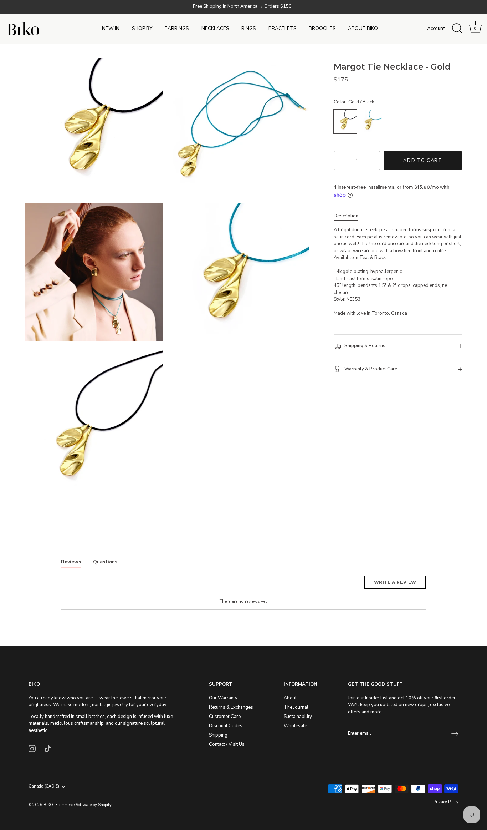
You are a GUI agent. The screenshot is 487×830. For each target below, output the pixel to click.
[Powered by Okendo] (93, 585)
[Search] (457, 28)
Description (346, 216)
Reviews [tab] (71, 561)
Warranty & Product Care (370, 369)
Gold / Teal (370, 121)
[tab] (349, 216)
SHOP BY (142, 28)
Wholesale (295, 726)
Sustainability (298, 716)
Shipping (218, 735)
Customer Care (225, 716)
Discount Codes (225, 726)
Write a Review (395, 582)
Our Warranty (223, 698)
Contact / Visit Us (227, 744)
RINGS (248, 28)
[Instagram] (32, 748)
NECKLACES (215, 28)
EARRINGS (177, 28)
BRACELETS (282, 28)
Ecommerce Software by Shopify (83, 805)
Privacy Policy (446, 802)
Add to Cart (422, 160)
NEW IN (110, 28)
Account (436, 28)
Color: (354, 102)
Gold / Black (345, 121)
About (290, 698)
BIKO (48, 805)
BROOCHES (322, 28)
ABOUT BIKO (363, 28)
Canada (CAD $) (44, 786)
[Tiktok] (47, 748)
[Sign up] (454, 733)
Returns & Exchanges (231, 707)
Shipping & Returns (364, 346)
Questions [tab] (105, 561)
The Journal (296, 707)
